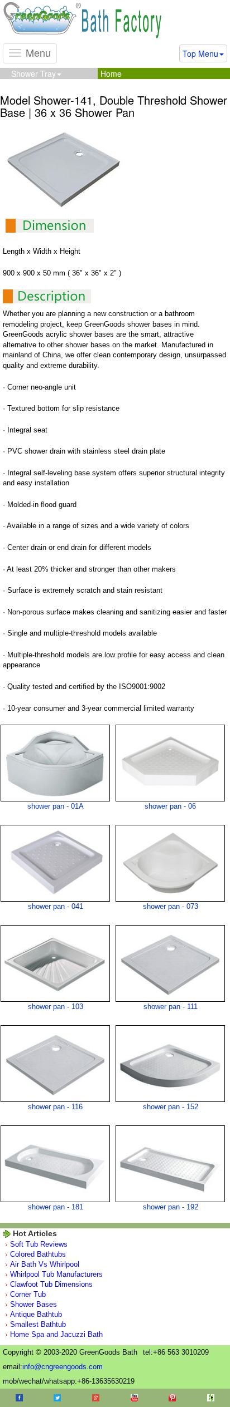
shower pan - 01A (55, 806)
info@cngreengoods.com (62, 1366)
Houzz (210, 1397)
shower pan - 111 (170, 1006)
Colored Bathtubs (38, 1254)
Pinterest (172, 1397)
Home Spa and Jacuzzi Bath (56, 1334)
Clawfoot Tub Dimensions (51, 1284)
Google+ (95, 1397)
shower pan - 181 (55, 1207)
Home (111, 73)
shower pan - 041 (55, 906)
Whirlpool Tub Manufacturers (56, 1274)
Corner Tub (28, 1294)
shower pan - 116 (55, 1107)
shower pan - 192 (170, 1207)
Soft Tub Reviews (39, 1244)
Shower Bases (33, 1304)
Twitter (57, 1397)
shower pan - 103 (55, 1006)
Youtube (134, 1397)
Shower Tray (33, 73)
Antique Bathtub (36, 1314)
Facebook (19, 1397)
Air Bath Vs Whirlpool (44, 1264)
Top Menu (200, 53)
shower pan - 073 (170, 906)
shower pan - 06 (170, 806)
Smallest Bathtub (38, 1324)
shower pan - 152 (170, 1107)
